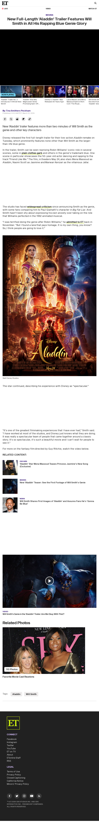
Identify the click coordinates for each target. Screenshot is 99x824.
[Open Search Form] (95, 3)
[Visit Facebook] (9, 796)
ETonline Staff (14, 757)
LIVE (6, 9)
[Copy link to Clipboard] (29, 119)
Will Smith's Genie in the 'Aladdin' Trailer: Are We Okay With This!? (33, 614)
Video (48, 9)
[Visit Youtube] (31, 796)
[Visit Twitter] (16, 796)
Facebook (12, 739)
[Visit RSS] (39, 796)
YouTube (11, 748)
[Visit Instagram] (24, 796)
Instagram (12, 742)
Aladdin (16, 694)
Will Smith (31, 694)
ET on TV (11, 751)
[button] (49, 581)
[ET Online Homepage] (6, 3)
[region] (49, 57)
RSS (9, 761)
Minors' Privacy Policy (18, 784)
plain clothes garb (32, 153)
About (10, 754)
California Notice (15, 781)
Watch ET (93, 9)
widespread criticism (39, 207)
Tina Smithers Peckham (18, 110)
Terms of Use (13, 771)
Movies (49, 15)
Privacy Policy (14, 774)
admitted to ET (75, 222)
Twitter (10, 745)
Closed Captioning (16, 777)
